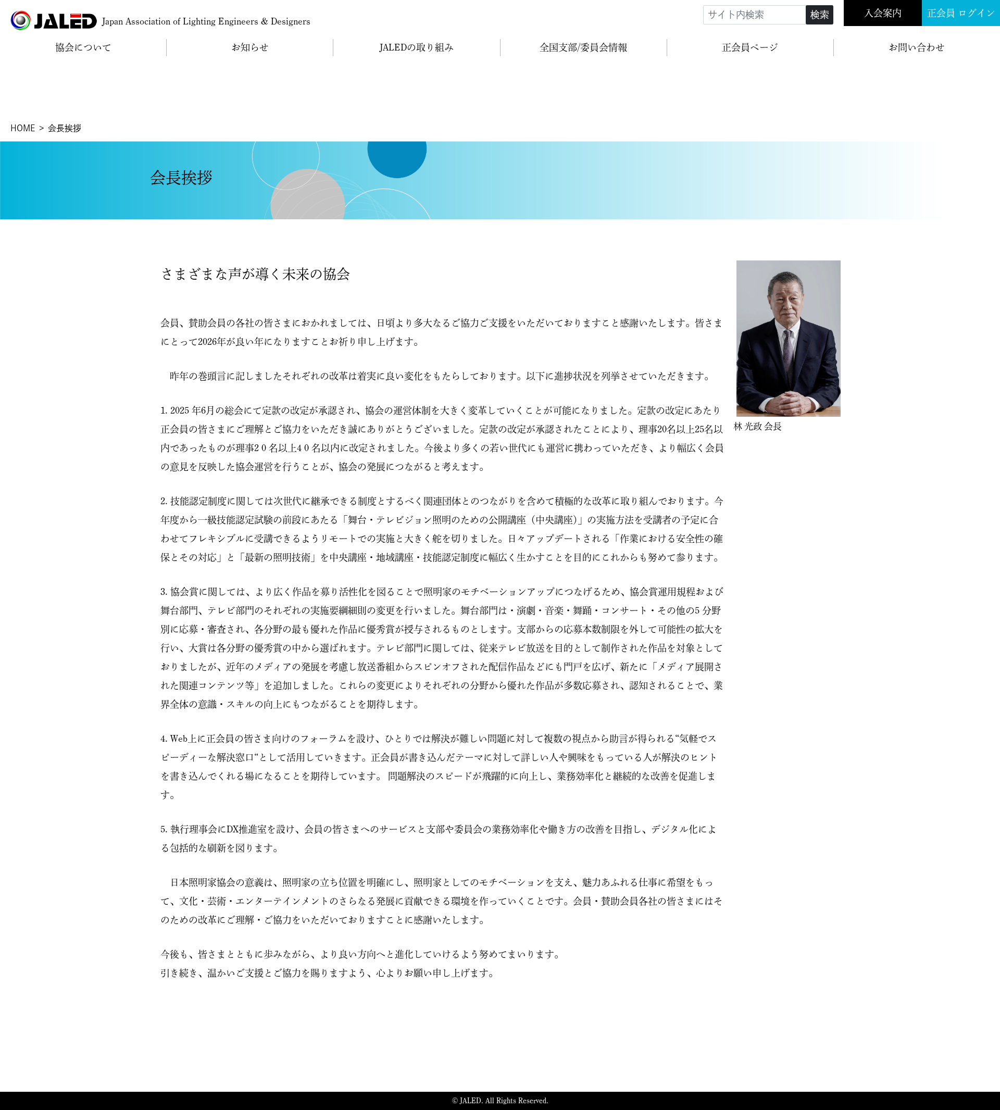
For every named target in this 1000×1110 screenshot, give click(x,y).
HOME (22, 128)
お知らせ (250, 47)
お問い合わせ (917, 47)
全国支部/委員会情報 (583, 47)
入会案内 (883, 13)
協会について (83, 47)
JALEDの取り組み (417, 47)
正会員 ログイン (961, 13)
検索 (819, 14)
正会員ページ (750, 47)
